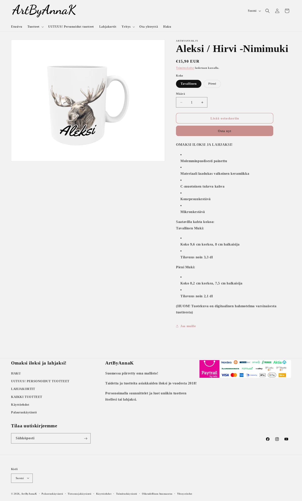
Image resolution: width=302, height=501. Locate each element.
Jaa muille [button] (188, 326)
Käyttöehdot (20, 404)
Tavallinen (189, 83)
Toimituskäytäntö (126, 493)
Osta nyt (224, 131)
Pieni (214, 85)
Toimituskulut (185, 67)
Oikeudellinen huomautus (157, 493)
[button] (35, 26)
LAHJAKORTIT (23, 389)
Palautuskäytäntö (24, 412)
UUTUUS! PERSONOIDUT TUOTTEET (40, 381)
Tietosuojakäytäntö (80, 493)
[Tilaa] (85, 438)
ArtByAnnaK (29, 493)
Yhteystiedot (184, 493)
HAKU (16, 373)
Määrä (180, 93)
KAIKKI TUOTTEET (26, 397)
